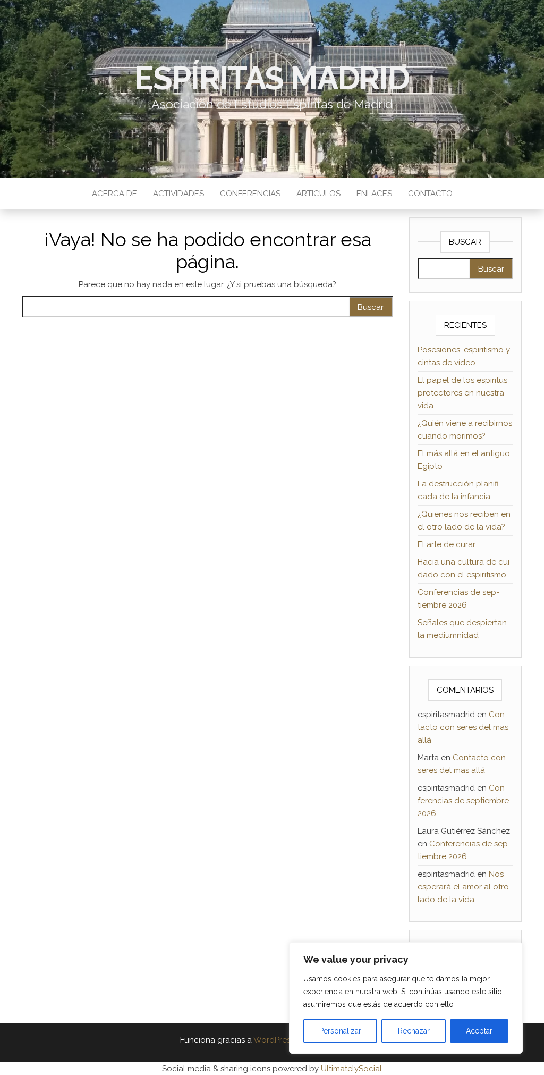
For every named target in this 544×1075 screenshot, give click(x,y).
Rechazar (414, 1031)
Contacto (430, 193)
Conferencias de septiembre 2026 (463, 800)
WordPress (273, 1040)
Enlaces (374, 193)
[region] (406, 998)
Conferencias (250, 193)
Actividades (178, 193)
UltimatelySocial (351, 1068)
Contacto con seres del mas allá (463, 727)
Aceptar (479, 1031)
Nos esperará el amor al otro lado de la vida (463, 886)
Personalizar (340, 1031)
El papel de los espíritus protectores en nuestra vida (462, 392)
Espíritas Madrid (272, 78)
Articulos (318, 193)
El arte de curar (446, 544)
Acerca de (114, 193)
